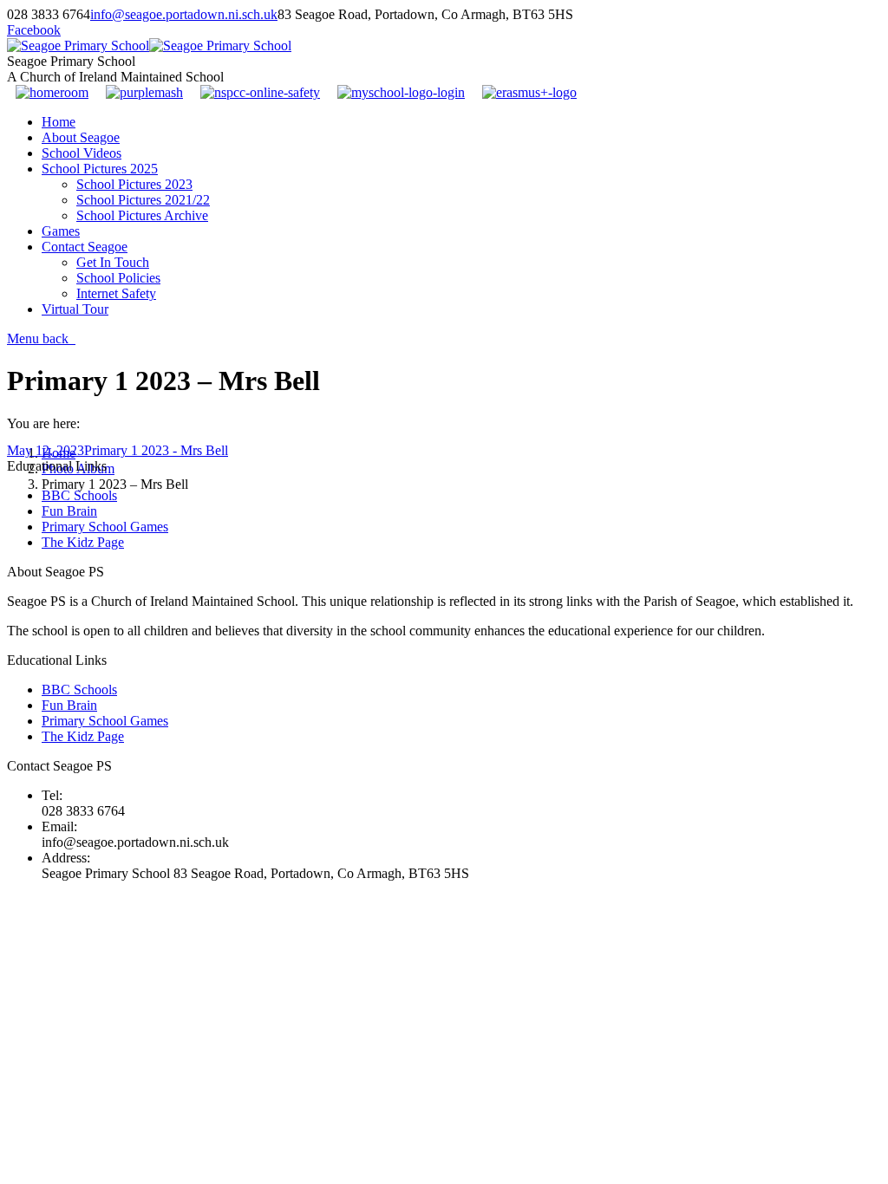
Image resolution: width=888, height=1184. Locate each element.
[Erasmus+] (529, 92)
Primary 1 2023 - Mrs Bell (156, 450)
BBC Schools (79, 495)
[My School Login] (401, 92)
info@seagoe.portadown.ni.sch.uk (184, 14)
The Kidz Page (83, 542)
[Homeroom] (52, 92)
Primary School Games (105, 526)
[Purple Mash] (144, 92)
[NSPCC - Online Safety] (260, 92)
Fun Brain (69, 511)
